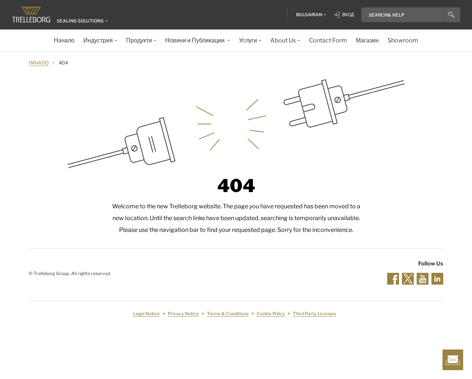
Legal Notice (146, 313)
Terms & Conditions (228, 313)
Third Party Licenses (314, 313)
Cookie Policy (271, 313)
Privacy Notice (183, 313)
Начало (39, 63)
